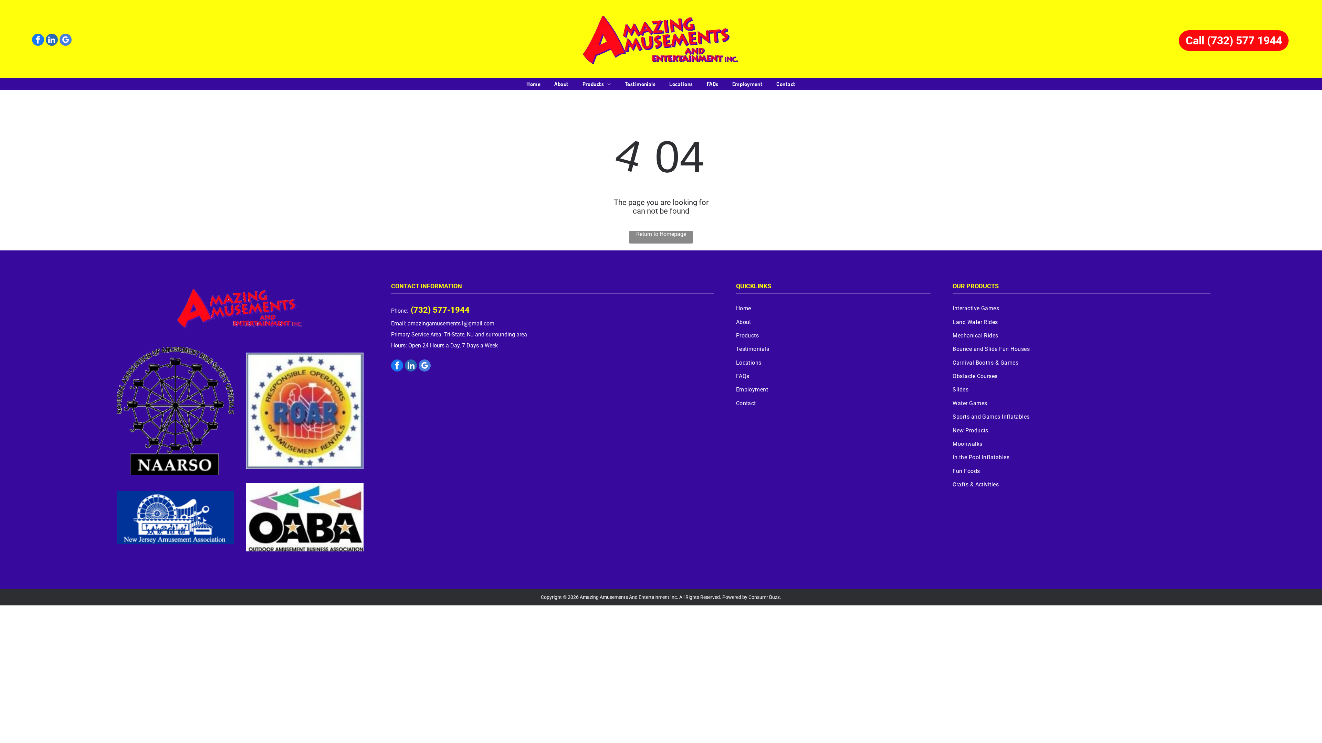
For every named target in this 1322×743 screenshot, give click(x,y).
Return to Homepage (661, 234)
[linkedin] (52, 40)
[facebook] (38, 40)
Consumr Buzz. (764, 597)
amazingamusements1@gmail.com (451, 323)
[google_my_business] (66, 40)
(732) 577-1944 (440, 310)
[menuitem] (533, 84)
